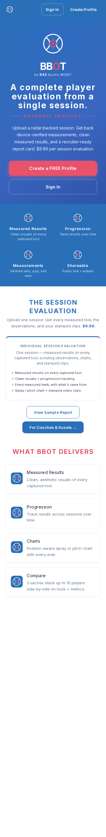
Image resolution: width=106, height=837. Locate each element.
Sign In (52, 9)
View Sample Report (53, 412)
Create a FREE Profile (53, 168)
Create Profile (83, 9)
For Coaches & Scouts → (53, 427)
